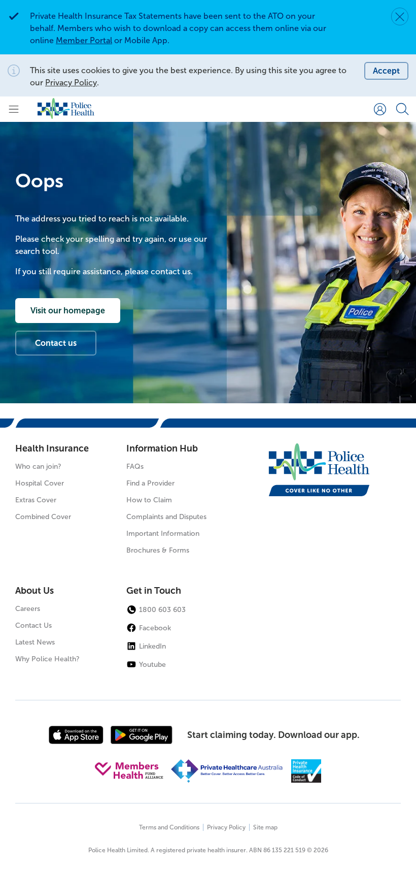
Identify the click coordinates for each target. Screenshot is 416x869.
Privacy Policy (71, 82)
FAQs (135, 466)
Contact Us (33, 625)
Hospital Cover (39, 483)
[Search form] (402, 109)
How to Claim (149, 500)
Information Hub (162, 448)
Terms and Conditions (169, 827)
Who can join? (38, 466)
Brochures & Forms (157, 550)
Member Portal (84, 40)
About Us (34, 590)
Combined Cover (43, 516)
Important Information (162, 533)
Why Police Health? (47, 659)
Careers (27, 608)
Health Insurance (52, 448)
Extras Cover (35, 500)
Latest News (35, 642)
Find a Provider (150, 483)
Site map (265, 827)
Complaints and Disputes (166, 516)
